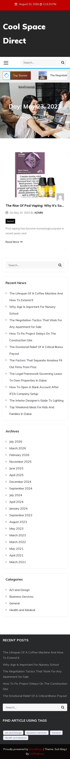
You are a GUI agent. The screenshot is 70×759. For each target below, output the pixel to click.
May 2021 (16, 548)
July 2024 (15, 495)
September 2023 (20, 515)
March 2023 (17, 535)
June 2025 (16, 468)
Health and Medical (22, 610)
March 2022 (17, 542)
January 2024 (18, 508)
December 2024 (20, 482)
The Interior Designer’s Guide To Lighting (36, 400)
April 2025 (16, 475)
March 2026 (17, 448)
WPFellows (37, 753)
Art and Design (19, 590)
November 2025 (20, 461)
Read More (12, 242)
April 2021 (16, 555)
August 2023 (18, 522)
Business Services (21, 596)
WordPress (36, 749)
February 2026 (19, 455)
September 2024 (20, 488)
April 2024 (16, 502)
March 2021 (17, 562)
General (10, 221)
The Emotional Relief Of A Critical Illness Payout (35, 696)
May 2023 (16, 528)
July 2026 (15, 441)
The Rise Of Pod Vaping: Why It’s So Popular (35, 205)
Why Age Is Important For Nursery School (31, 664)
